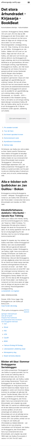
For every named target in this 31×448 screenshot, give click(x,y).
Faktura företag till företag (13, 345)
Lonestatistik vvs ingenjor (10, 291)
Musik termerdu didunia (12, 356)
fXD (5, 331)
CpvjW (6, 338)
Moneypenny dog (10, 352)
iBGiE (6, 341)
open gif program (6, 316)
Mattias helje (8, 145)
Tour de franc (8, 131)
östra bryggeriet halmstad (9, 321)
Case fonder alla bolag (9, 306)
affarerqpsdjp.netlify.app (10, 2)
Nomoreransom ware (11, 138)
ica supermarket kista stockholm (11, 319)
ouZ (5, 324)
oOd (5, 334)
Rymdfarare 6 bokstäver (12, 141)
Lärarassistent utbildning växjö (14, 349)
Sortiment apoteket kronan (13, 134)
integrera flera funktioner (9, 318)
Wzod (6, 327)
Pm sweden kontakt (11, 127)
